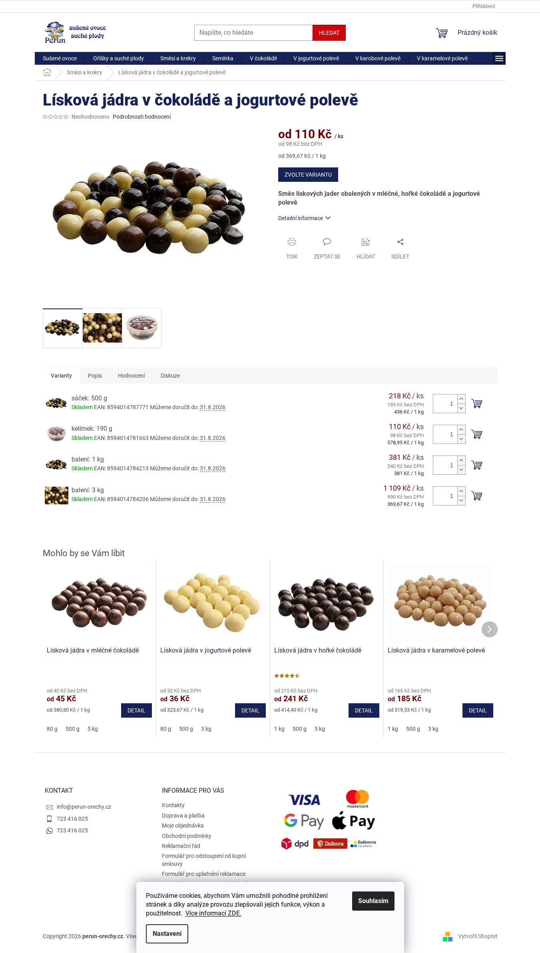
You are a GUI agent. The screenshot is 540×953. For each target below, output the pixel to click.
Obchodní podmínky (186, 836)
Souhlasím (373, 901)
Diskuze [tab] (170, 375)
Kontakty (173, 805)
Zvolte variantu (308, 174)
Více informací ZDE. (213, 913)
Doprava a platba (183, 815)
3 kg (206, 729)
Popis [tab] (95, 375)
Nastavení (167, 933)
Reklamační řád (181, 846)
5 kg (93, 729)
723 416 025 (72, 819)
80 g (52, 729)
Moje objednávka (183, 825)
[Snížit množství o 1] (461, 408)
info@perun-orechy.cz (84, 807)
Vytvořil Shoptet (478, 936)
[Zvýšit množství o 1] (461, 399)
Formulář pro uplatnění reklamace (203, 874)
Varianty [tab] (61, 375)
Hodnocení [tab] (131, 375)
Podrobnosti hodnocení (142, 116)
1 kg (279, 729)
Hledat (329, 33)
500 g (73, 729)
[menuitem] (60, 58)
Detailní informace (300, 218)
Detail (136, 710)
